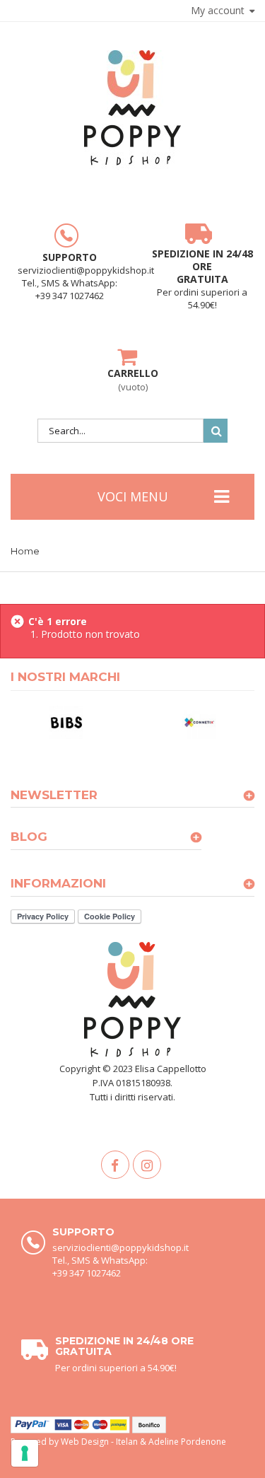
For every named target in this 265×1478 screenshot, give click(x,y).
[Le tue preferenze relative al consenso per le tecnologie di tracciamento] (24, 1453)
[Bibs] (66, 721)
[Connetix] (199, 721)
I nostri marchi (65, 677)
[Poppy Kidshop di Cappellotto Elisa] (132, 110)
